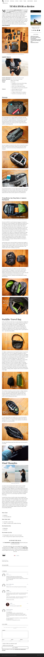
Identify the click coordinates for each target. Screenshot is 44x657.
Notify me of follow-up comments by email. (10, 643)
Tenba (7, 561)
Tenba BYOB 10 (12, 11)
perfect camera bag (18, 9)
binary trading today (10, 584)
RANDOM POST (5, 3)
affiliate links (25, 547)
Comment (3, 630)
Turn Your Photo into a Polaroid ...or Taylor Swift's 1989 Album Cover (36, 40)
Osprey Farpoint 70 (6, 25)
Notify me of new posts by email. (8, 645)
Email (12, 639)
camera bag (4, 561)
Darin (7, 573)
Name (3, 639)
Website (21, 639)
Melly (11, 603)
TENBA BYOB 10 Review (34, 36)
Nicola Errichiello (9, 609)
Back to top (39, 655)
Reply (27, 584)
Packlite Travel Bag (15, 542)
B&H (12, 547)
